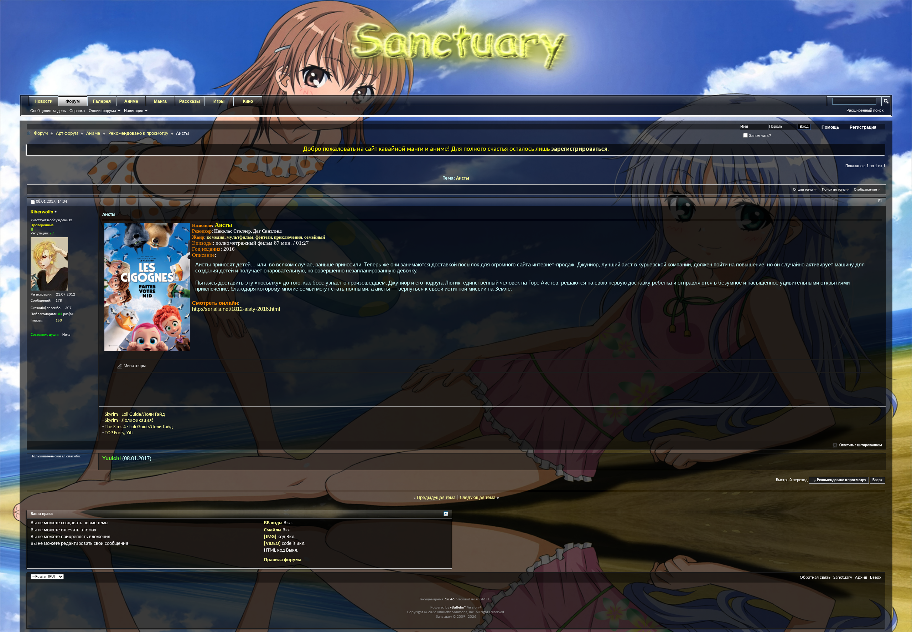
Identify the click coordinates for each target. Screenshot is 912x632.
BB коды (273, 523)
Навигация (133, 110)
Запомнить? (759, 135)
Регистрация (863, 127)
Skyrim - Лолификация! (129, 420)
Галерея (102, 101)
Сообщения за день (48, 110)
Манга (160, 101)
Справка (77, 110)
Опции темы (803, 190)
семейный (314, 237)
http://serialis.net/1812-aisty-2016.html (236, 309)
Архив (861, 577)
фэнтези (263, 237)
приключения (288, 237)
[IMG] (270, 537)
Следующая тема (478, 497)
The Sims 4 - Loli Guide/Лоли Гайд (139, 427)
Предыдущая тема (436, 497)
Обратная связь (815, 577)
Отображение (865, 190)
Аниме (131, 101)
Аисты (462, 178)
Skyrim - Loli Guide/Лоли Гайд (135, 414)
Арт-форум (67, 133)
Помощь (830, 127)
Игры (218, 101)
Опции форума (102, 110)
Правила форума (282, 560)
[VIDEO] (272, 543)
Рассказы (189, 101)
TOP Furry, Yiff (119, 433)
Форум (73, 101)
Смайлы (272, 530)
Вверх (877, 480)
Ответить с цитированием (860, 445)
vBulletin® (458, 608)
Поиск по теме (833, 190)
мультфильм (240, 237)
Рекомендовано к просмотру (138, 133)
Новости (43, 101)
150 (59, 321)
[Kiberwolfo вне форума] (49, 264)
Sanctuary (842, 577)
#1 (880, 201)
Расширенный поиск (865, 110)
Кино (248, 101)
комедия (215, 237)
